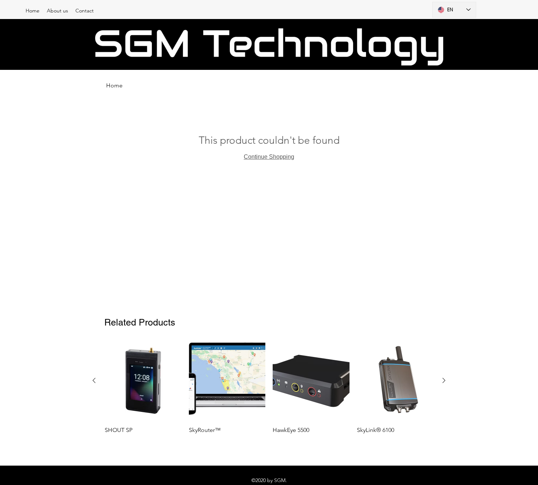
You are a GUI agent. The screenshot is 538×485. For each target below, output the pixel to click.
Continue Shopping (269, 157)
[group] (269, 389)
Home (114, 85)
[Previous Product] (94, 380)
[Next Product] (444, 380)
